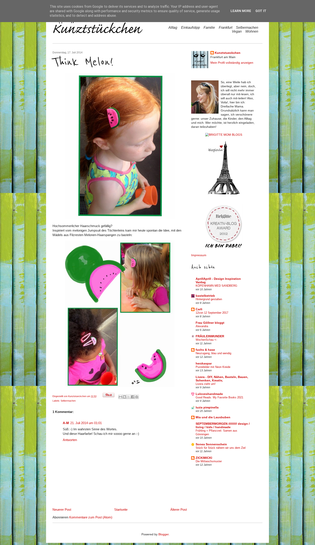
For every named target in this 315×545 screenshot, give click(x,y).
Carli (199, 309)
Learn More (241, 11)
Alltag (172, 27)
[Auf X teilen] (128, 397)
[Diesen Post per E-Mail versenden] (120, 397)
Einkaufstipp (190, 27)
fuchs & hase (205, 349)
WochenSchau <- (206, 339)
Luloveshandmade (209, 394)
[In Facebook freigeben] (132, 397)
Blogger (163, 534)
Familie (209, 27)
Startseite (121, 509)
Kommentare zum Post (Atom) (90, 517)
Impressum (198, 255)
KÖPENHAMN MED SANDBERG (216, 285)
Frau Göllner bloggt (210, 322)
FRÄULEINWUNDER (210, 336)
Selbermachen (247, 27)
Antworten (70, 440)
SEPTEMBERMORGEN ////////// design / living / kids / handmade (223, 425)
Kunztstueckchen (77, 396)
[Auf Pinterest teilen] (137, 397)
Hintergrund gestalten (209, 299)
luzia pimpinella (207, 407)
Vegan (237, 31)
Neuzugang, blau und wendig (213, 353)
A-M (66, 423)
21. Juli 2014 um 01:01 (86, 423)
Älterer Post (178, 509)
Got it (260, 11)
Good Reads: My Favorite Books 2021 (219, 397)
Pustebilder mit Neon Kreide (213, 367)
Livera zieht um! (206, 383)
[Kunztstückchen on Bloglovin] (224, 193)
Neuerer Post (61, 509)
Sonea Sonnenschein (211, 444)
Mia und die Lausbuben (213, 417)
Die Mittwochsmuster (209, 461)
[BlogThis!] (124, 397)
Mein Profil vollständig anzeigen (231, 62)
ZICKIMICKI (204, 457)
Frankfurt (225, 27)
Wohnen (251, 31)
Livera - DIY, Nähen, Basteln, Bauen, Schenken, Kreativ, (222, 378)
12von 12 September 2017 (212, 312)
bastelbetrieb (205, 295)
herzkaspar (204, 363)
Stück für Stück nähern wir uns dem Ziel (221, 447)
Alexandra (202, 326)
